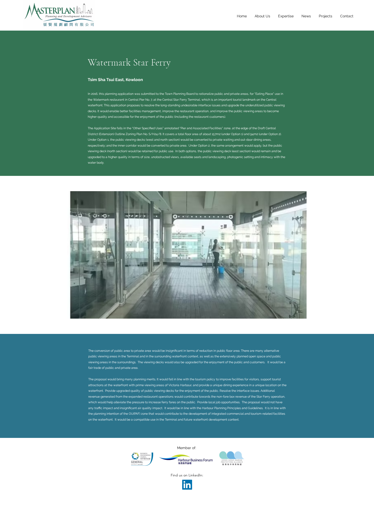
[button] (187, 255)
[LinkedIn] (187, 485)
